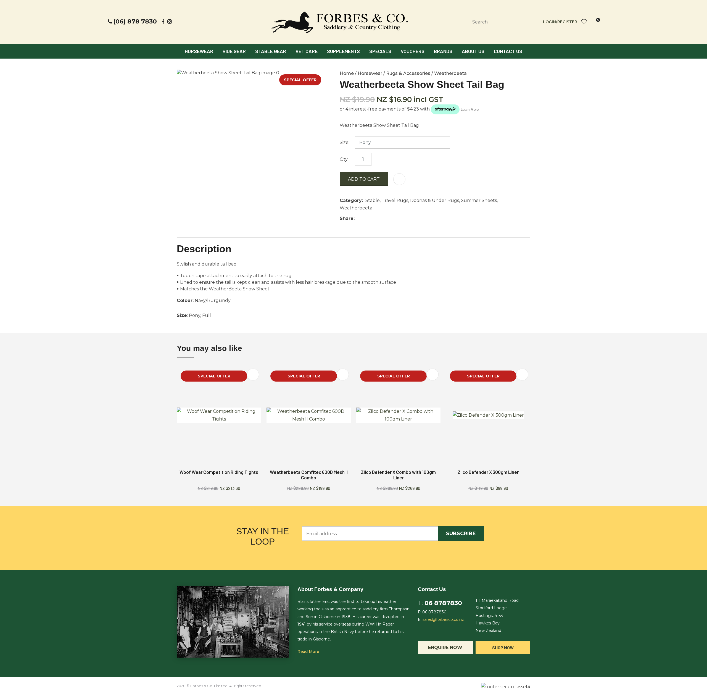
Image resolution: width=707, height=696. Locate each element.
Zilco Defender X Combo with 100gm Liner (398, 474)
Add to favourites (253, 374)
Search (530, 22)
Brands (443, 51)
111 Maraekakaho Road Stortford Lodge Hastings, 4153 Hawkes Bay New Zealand (497, 615)
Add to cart (364, 179)
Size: (344, 142)
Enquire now (445, 647)
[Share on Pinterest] (382, 218)
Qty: (344, 159)
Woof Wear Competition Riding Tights (219, 472)
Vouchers (412, 51)
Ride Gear (234, 51)
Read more (308, 651)
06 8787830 (443, 603)
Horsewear (199, 51)
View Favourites (584, 22)
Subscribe (461, 533)
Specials (380, 51)
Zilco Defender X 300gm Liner (488, 472)
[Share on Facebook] (358, 218)
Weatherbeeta (450, 73)
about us (473, 51)
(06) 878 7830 (135, 21)
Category (351, 200)
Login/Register (560, 21)
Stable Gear (270, 51)
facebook (163, 21)
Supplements (343, 51)
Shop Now (503, 647)
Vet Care (307, 51)
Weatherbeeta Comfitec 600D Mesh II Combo (309, 474)
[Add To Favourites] (399, 179)
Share (347, 218)
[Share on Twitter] (365, 218)
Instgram (170, 21)
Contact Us (508, 51)
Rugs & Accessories (408, 73)
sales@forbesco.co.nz (443, 619)
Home (347, 73)
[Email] (374, 218)
